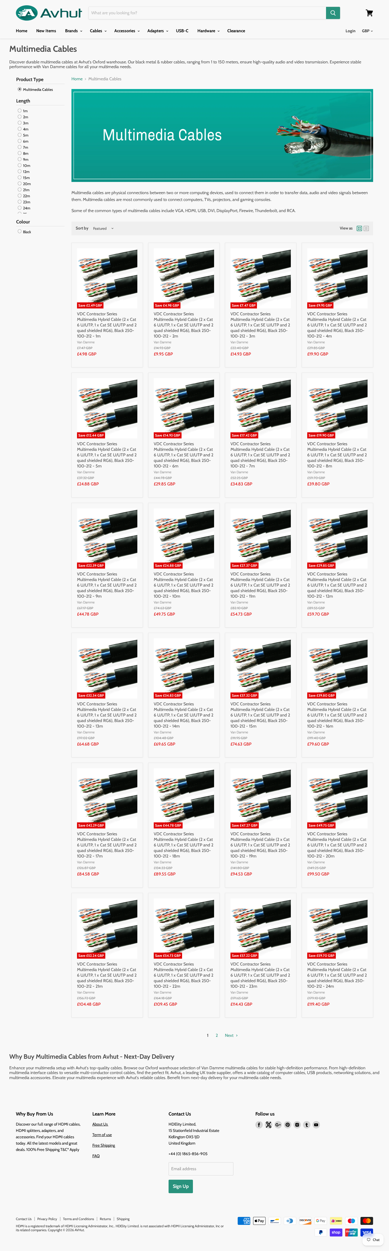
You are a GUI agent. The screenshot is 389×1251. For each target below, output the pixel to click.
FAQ (96, 1156)
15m (26, 177)
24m (26, 208)
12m (25, 171)
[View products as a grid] (359, 228)
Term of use (102, 1134)
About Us (100, 1124)
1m (25, 111)
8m (25, 153)
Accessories (125, 30)
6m (25, 141)
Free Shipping (104, 1145)
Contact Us (23, 1219)
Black (26, 231)
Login (350, 31)
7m (25, 147)
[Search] (333, 13)
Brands (72, 30)
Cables (96, 30)
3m (25, 123)
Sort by (82, 228)
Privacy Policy (47, 1219)
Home (21, 30)
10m (26, 165)
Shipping (123, 1219)
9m (25, 159)
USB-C (182, 30)
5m (25, 135)
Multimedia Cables (37, 89)
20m (26, 183)
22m (26, 196)
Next (229, 1035)
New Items (46, 30)
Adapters (156, 30)
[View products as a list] (366, 228)
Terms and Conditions (78, 1219)
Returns (105, 1219)
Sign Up (181, 1186)
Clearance (236, 30)
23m (26, 202)
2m (25, 117)
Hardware (206, 30)
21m (25, 190)
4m (25, 129)
